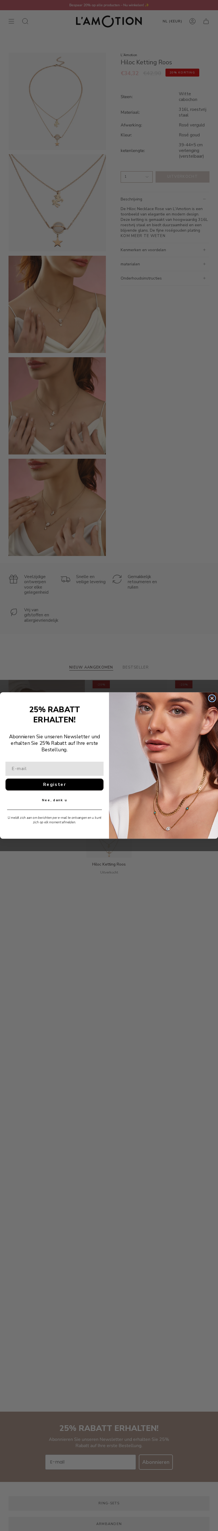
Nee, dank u (54, 800)
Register (54, 785)
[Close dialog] (212, 698)
